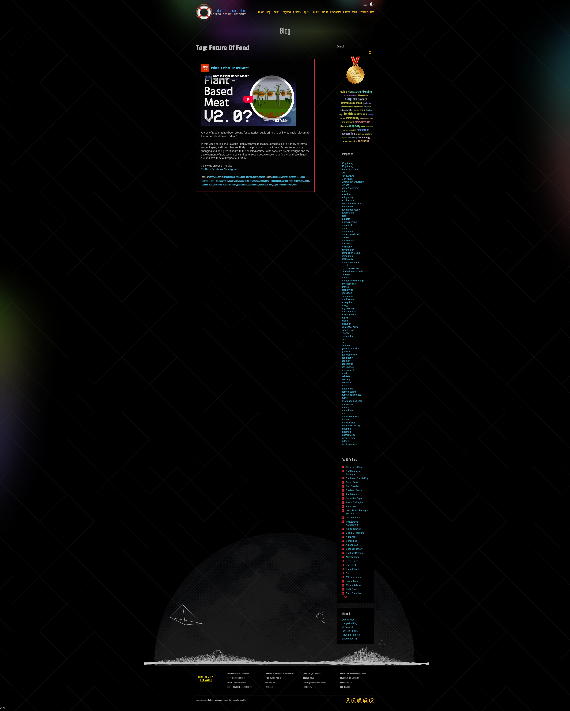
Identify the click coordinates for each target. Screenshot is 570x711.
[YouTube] (365, 700)
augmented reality (351, 209)
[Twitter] (354, 700)
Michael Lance (353, 577)
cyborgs (346, 274)
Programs (286, 12)
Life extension (361, 122)
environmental (229, 177)
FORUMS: (306, 687)
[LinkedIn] (359, 700)
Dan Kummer (353, 517)
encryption (347, 302)
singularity (368, 134)
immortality (352, 118)
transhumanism (350, 141)
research (358, 134)
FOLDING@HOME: (309, 683)
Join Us (324, 12)
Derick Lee (351, 540)
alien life (346, 194)
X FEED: (230, 678)
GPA (302, 181)
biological (347, 225)
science (262, 177)
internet (345, 407)
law (343, 413)
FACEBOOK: (231, 674)
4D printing (347, 166)
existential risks (346, 110)
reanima (352, 130)
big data (346, 219)
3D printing (347, 163)
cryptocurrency (358, 107)
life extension (349, 422)
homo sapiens (349, 391)
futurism (249, 177)
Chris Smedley (353, 593)
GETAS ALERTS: (346, 674)
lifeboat (346, 419)
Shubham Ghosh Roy (357, 478)
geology (346, 361)
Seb (348, 573)
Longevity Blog (349, 623)
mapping (346, 428)
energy (345, 305)
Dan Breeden (352, 486)
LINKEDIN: (306, 674)
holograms (347, 388)
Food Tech (214, 181)
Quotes (346, 12)
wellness (363, 141)
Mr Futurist (347, 627)
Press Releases (367, 12)
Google (341, 115)
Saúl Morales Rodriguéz (353, 473)
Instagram (231, 169)
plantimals (227, 185)
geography (347, 357)
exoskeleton (348, 330)
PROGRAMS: (344, 683)
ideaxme (342, 119)
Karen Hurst (352, 506)
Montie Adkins (353, 585)
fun (343, 342)
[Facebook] (348, 700)
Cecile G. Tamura (355, 532)
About (261, 12)
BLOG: (267, 678)
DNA (344, 172)
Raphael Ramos (354, 553)
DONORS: (306, 678)
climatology (348, 249)
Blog (268, 12)
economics (347, 289)
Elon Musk (347, 178)
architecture (348, 200)
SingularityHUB (349, 638)
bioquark (351, 99)
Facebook (217, 169)
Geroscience (348, 619)
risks (363, 134)
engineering (348, 308)
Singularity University (353, 181)
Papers (306, 12)
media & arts (348, 438)
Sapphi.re (243, 700)
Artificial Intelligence (350, 96)
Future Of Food (275, 181)
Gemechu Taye (354, 498)
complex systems (351, 252)
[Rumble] (371, 700)
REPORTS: (268, 683)
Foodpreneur (244, 181)
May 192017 (205, 68)
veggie (290, 185)
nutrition (204, 185)
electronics (347, 296)
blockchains (348, 240)
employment (348, 299)
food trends (223, 181)
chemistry (347, 246)
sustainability (253, 185)
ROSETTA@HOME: (234, 687)
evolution (346, 323)
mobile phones (349, 444)
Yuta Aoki (351, 536)
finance (345, 333)
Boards (276, 12)
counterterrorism (350, 262)
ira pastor (347, 122)
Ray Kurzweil (348, 175)
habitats (346, 376)
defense (346, 277)
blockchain (367, 103)
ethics (238, 177)
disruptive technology (353, 280)
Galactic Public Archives (291, 181)
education (347, 293)
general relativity (350, 348)
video (295, 185)
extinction (356, 110)
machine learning (351, 425)
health (255, 177)
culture (366, 107)
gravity (345, 373)
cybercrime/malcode (352, 271)
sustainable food (265, 185)
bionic (345, 228)
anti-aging (365, 92)
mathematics (348, 435)
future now (264, 181)
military (345, 441)
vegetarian (283, 185)
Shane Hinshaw (354, 548)
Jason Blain (352, 581)
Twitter (205, 169)
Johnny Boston (215, 177)
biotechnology (348, 103)
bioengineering (349, 222)
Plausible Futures (351, 634)
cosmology (347, 259)
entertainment (349, 311)
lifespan (344, 126)
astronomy (347, 206)
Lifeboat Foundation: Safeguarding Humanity (221, 12)
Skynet (345, 185)
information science (352, 401)
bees (344, 215)
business (346, 243)
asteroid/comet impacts (354, 203)
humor (345, 397)
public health (242, 185)
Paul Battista (353, 494)
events (345, 320)
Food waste (233, 181)
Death (369, 107)
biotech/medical (350, 234)
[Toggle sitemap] (365, 4)
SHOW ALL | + (346, 597)
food (243, 177)
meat (307, 181)
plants (234, 185)
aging (343, 92)
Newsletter (335, 12)
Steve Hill (351, 565)
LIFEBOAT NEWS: (271, 674)
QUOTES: (343, 687)
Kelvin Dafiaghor (355, 502)
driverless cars (349, 283)
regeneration (348, 133)
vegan (275, 185)
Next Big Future (350, 631)
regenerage (363, 130)
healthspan (360, 114)
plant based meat (215, 185)
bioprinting (347, 231)
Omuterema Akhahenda (352, 523)
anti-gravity (347, 197)
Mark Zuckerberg (350, 188)
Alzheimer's (354, 92)
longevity (354, 126)
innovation (347, 404)
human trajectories (351, 394)
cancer (350, 107)
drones (345, 286)
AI (349, 92)
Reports (297, 12)
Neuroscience (369, 127)
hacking (346, 379)
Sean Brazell (352, 561)
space (344, 137)
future (362, 110)
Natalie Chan (353, 557)
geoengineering (350, 354)
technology (364, 137)
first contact (348, 336)
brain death (344, 107)
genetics (346, 351)
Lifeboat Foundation (215, 700)
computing (347, 256)
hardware (346, 382)
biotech (363, 99)
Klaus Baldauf (353, 528)
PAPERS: (268, 687)
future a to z (254, 181)
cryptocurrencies (350, 268)
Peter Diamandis (350, 169)
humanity (370, 115)
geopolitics (347, 363)
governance (348, 367)
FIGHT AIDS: (232, 683)
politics (345, 130)
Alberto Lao (352, 544)
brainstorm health (289, 177)
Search (370, 52)
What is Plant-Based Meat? (230, 68)
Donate (315, 12)
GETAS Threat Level (206, 679)
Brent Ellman (352, 569)
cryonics (346, 265)
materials (346, 431)
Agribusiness (276, 177)
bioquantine (363, 95)
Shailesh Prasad (354, 490)
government (348, 370)
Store (354, 12)
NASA (363, 127)
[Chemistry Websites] (355, 71)
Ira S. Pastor (352, 589)
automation (348, 212)
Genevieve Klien (354, 467)
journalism (347, 410)
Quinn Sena (352, 482)
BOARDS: (343, 678)
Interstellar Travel (366, 119)
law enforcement (350, 416)
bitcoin (359, 103)
